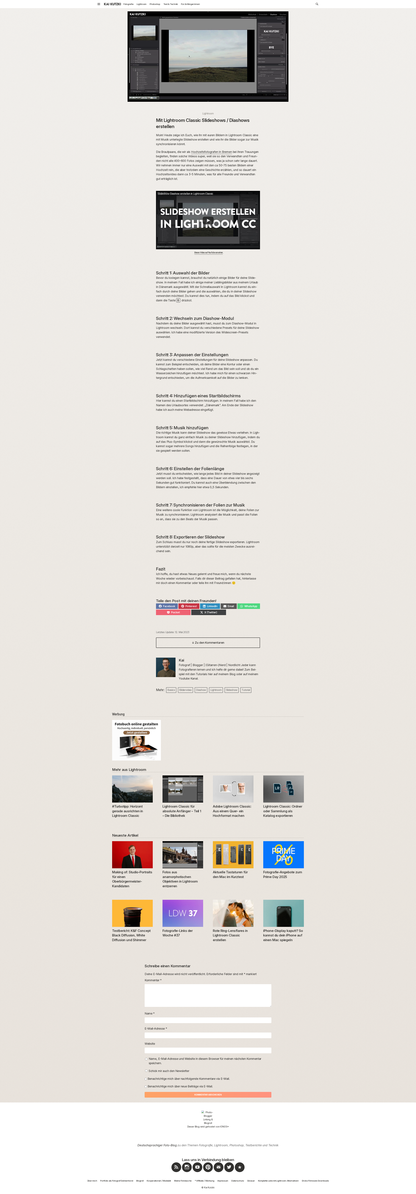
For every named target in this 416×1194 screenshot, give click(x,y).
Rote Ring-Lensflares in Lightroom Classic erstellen (230, 935)
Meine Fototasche (183, 1180)
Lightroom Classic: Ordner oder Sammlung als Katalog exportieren (282, 811)
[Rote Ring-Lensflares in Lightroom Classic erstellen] (233, 913)
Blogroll (139, 1180)
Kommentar (153, 980)
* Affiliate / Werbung (204, 1180)
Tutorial (246, 690)
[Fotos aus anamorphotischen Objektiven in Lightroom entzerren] (182, 854)
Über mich (92, 1180)
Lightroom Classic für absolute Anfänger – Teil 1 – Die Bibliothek (181, 811)
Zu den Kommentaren (208, 642)
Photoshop (155, 4)
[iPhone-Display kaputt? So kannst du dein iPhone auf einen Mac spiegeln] (283, 913)
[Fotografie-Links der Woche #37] (182, 913)
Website (150, 1043)
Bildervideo (185, 690)
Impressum (223, 1180)
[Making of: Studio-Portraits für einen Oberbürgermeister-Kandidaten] (132, 854)
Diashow (201, 690)
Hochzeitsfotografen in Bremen (211, 152)
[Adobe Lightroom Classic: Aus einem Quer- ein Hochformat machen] (233, 789)
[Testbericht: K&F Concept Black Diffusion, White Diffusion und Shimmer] (132, 913)
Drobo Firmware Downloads (315, 1180)
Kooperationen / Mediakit (159, 1180)
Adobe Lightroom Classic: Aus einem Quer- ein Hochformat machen (232, 811)
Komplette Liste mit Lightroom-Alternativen (278, 1180)
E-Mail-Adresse (156, 1028)
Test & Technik (170, 4)
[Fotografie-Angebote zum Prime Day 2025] (283, 854)
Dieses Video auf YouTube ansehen (208, 252)
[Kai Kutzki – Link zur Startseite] (112, 4)
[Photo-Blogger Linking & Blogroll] (208, 1118)
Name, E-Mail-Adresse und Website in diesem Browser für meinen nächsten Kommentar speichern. (205, 1061)
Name (150, 1013)
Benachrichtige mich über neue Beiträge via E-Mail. (180, 1086)
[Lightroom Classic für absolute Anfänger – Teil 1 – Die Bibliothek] (182, 789)
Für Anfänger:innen (190, 4)
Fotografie (128, 4)
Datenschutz (237, 1180)
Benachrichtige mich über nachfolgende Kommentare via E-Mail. (189, 1078)
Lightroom (141, 4)
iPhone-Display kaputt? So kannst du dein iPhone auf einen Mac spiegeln (283, 935)
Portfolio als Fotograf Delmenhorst (116, 1180)
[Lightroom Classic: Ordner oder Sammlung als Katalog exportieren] (283, 789)
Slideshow (232, 690)
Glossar (251, 1180)
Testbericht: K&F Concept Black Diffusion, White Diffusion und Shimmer (131, 935)
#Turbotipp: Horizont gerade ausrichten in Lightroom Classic (127, 811)
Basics (171, 690)
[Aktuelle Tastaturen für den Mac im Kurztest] (233, 854)
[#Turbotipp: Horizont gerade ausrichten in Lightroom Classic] (132, 789)
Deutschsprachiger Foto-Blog (157, 1145)
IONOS (223, 1126)
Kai (181, 660)
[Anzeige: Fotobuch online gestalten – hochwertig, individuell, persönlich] (208, 740)
